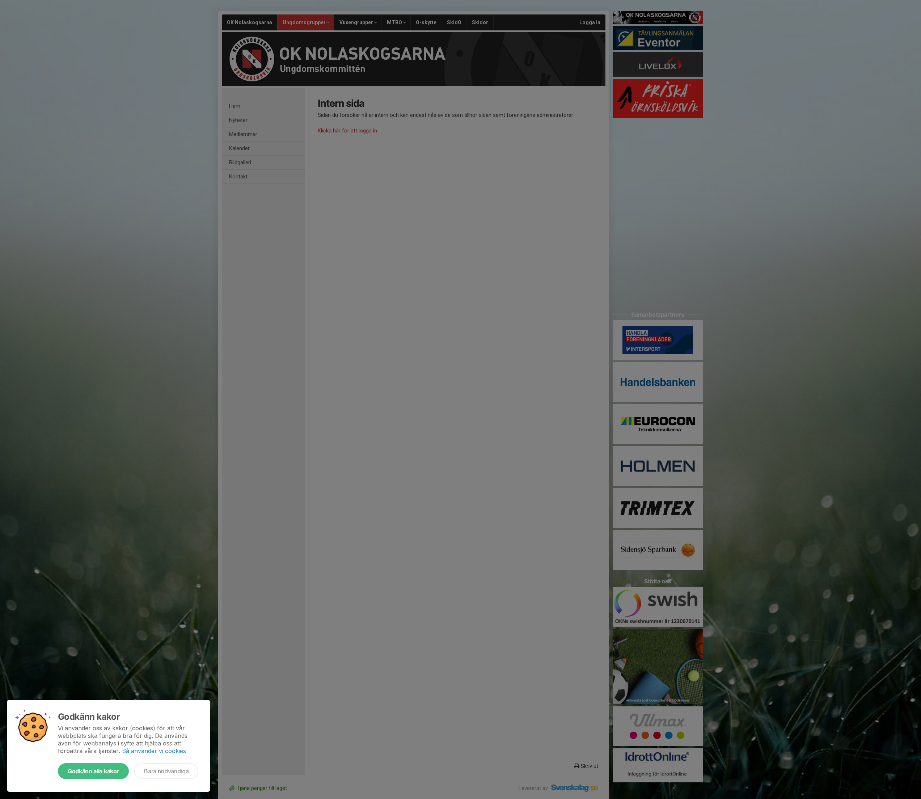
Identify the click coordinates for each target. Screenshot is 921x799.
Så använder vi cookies (154, 750)
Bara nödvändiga (166, 771)
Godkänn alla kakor (93, 771)
